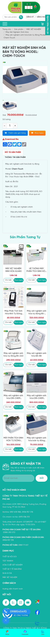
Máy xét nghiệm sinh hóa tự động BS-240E (36, 312)
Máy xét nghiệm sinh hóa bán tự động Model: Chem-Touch (36, 439)
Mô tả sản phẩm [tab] (13, 152)
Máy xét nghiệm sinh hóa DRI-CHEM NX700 (36, 397)
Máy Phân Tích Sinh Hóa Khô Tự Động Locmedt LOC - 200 (13, 312)
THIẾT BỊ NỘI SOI (10, 557)
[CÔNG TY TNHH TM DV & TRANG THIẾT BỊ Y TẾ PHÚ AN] (25, 7)
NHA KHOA (7, 573)
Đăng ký (30, 17)
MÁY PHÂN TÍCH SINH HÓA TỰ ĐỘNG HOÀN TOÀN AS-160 (13, 439)
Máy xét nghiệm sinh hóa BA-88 (36, 354)
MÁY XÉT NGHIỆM (10, 577)
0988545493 (18, 611)
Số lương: (7, 119)
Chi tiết (8, 280)
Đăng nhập (42, 17)
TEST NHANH (8, 561)
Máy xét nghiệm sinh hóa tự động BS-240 (13, 354)
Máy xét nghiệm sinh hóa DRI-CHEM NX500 (13, 397)
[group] (10, 106)
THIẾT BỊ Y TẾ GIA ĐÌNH (12, 569)
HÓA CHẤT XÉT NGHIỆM (13, 565)
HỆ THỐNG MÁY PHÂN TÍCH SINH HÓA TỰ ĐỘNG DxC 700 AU (37, 270)
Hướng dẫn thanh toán (13, 589)
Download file (12, 139)
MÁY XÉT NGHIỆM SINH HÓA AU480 (13, 270)
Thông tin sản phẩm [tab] (15, 157)
